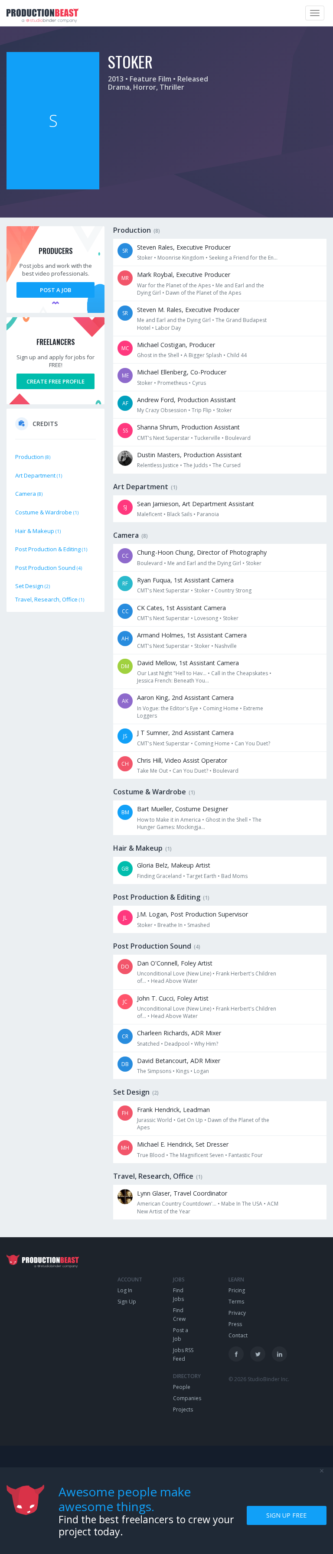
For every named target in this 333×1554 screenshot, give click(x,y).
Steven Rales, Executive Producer (184, 247)
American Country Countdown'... (176, 1203)
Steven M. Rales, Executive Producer (188, 310)
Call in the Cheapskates (239, 673)
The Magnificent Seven (197, 1155)
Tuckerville (207, 438)
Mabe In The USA (241, 1203)
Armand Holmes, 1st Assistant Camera (192, 635)
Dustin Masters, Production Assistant (189, 455)
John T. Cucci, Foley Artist (173, 998)
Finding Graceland (159, 876)
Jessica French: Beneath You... (173, 680)
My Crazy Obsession (162, 410)
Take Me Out (152, 770)
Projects (183, 1409)
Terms (236, 1301)
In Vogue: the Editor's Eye (167, 708)
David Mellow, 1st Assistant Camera (188, 663)
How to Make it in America (169, 819)
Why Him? (206, 1043)
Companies (187, 1398)
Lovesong (206, 618)
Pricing (237, 1290)
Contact (238, 1335)
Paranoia (208, 514)
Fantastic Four (246, 1155)
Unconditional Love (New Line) (174, 973)
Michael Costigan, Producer (176, 345)
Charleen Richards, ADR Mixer (179, 1033)
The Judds (195, 465)
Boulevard (238, 438)
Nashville (226, 646)
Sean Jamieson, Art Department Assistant (195, 504)
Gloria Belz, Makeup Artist (173, 865)
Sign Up (127, 1301)
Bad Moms (234, 876)
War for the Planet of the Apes (174, 285)
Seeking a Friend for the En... (243, 257)
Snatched (148, 1043)
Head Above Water (174, 981)
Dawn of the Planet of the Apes (203, 292)
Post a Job (55, 290)
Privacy (237, 1313)
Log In (125, 1290)
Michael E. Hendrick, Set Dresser (183, 1144)
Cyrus (199, 383)
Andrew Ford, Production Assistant (186, 400)
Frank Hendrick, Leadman (173, 1109)
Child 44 (237, 355)
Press (235, 1324)
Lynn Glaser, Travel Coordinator (182, 1193)
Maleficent (149, 514)
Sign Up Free (286, 1515)
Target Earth (201, 876)
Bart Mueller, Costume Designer (182, 809)
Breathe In (170, 925)
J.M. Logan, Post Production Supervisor (192, 914)
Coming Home (220, 708)
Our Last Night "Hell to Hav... (171, 673)
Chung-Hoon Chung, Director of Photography (202, 552)
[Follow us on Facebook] (236, 1354)
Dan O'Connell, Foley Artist (174, 963)
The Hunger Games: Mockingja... (199, 823)
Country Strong (233, 590)
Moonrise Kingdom (180, 257)
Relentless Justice (158, 465)
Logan (201, 1071)
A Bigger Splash (203, 355)
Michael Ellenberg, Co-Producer (181, 372)
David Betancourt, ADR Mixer (178, 1061)
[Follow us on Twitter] (257, 1354)
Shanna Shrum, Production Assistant (188, 427)
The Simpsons (154, 1071)
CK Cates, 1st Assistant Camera (181, 608)
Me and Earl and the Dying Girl (174, 320)
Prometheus (172, 383)
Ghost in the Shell (158, 355)
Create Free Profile (55, 381)
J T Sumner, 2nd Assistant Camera (185, 732)
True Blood (151, 1155)
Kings (182, 1071)
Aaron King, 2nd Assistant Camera (185, 697)
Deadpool (176, 1043)
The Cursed (226, 465)
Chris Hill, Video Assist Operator (182, 760)
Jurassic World (154, 1120)
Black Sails (179, 514)
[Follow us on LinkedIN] (279, 1354)
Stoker (145, 257)
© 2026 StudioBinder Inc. (259, 1379)
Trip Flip (202, 410)
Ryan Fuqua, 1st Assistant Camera (185, 580)
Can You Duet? (252, 743)
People (181, 1387)
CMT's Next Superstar (163, 438)
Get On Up (190, 1120)
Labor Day (168, 328)
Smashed (198, 925)
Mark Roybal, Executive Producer (183, 274)
